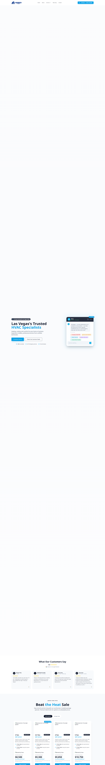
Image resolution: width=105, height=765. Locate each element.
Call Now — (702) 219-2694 (86, 2)
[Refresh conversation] (88, 319)
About (43, 2)
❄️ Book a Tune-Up (74, 337)
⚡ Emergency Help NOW (75, 334)
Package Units (57, 716)
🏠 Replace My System (84, 337)
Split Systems (48, 716)
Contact (60, 2)
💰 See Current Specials (86, 334)
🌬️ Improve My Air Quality (76, 339)
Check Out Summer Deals (33, 339)
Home (39, 2)
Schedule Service (17, 339)
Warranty (55, 2)
